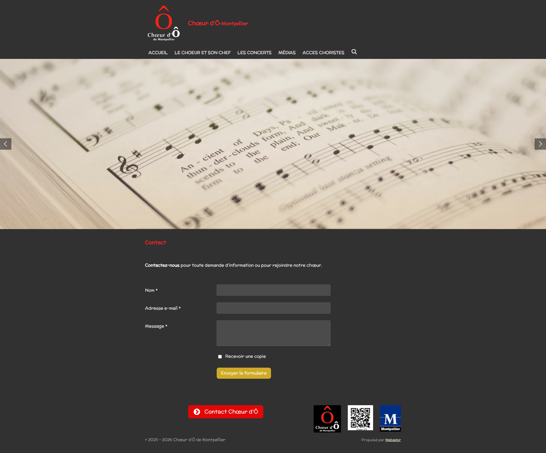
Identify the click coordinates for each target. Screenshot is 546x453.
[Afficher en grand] (360, 418)
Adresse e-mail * (163, 308)
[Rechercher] (354, 51)
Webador (393, 439)
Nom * (151, 290)
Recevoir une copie (245, 356)
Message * (156, 326)
